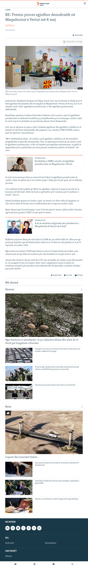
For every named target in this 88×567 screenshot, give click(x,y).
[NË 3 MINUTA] (53, 564)
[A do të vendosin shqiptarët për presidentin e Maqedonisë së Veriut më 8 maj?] (20, 226)
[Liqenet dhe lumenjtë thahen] (44, 432)
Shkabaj (8, 556)
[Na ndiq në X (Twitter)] (23, 528)
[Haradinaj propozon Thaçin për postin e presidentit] (18, 391)
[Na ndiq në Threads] (28, 528)
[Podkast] (34, 564)
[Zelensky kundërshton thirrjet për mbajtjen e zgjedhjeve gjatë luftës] (18, 487)
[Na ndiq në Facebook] (7, 528)
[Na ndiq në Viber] (34, 528)
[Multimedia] (15, 564)
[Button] (77, 35)
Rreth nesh (9, 543)
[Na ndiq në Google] (39, 528)
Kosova (9, 289)
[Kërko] (72, 564)
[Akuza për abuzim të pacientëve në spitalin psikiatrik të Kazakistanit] (18, 469)
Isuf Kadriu (9, 26)
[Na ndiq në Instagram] (13, 528)
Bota (8, 406)
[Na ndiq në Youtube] (18, 528)
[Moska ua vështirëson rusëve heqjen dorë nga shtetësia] (18, 505)
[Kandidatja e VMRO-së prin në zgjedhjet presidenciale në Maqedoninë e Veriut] (20, 164)
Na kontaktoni (50, 543)
